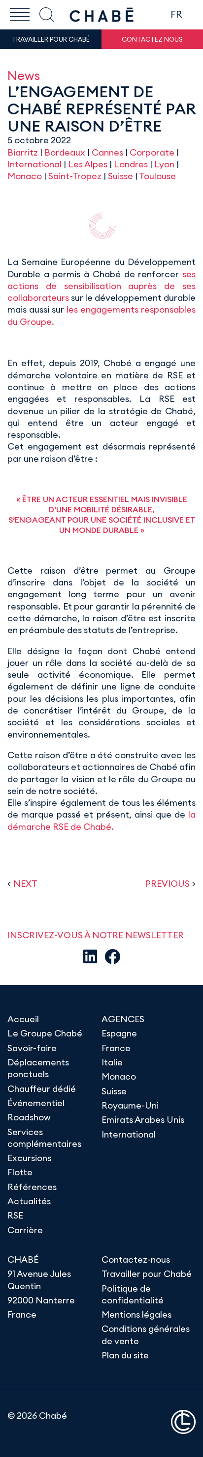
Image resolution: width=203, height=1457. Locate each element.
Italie (112, 1062)
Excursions (29, 1158)
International (34, 164)
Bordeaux (64, 152)
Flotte (20, 1172)
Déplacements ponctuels (38, 1068)
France (116, 1048)
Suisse (120, 176)
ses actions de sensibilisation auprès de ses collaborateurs (101, 286)
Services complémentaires (44, 1137)
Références (32, 1186)
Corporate (152, 152)
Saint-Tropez (75, 176)
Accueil (23, 1019)
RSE (15, 1215)
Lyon (164, 164)
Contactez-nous (136, 1259)
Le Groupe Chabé (44, 1033)
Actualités (29, 1201)
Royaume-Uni (130, 1105)
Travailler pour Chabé (147, 1273)
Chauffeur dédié (41, 1088)
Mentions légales (136, 1314)
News (23, 75)
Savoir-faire (32, 1048)
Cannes (107, 152)
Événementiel (36, 1103)
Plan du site (125, 1355)
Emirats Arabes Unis (143, 1119)
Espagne (119, 1033)
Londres (131, 164)
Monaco (24, 176)
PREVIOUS (167, 883)
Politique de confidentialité (133, 1294)
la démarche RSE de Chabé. (101, 820)
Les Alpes (87, 164)
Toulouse (157, 176)
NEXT (25, 883)
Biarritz (22, 152)
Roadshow (29, 1117)
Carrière (25, 1230)
